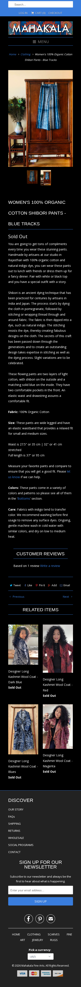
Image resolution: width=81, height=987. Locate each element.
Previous (18, 597)
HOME (16, 934)
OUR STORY (15, 809)
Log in (23, 13)
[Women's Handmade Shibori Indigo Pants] (40, 118)
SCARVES (54, 934)
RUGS (54, 940)
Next (66, 597)
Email (67, 585)
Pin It (42, 585)
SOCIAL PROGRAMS (20, 845)
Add (54, 585)
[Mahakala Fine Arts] (40, 28)
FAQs (11, 816)
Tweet (17, 585)
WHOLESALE (16, 838)
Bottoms (23, 498)
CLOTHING (34, 934)
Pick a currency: (40, 950)
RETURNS (14, 831)
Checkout (55, 13)
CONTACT (14, 852)
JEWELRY (37, 940)
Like (29, 585)
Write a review (50, 566)
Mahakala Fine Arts (32, 965)
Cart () (40, 13)
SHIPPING (14, 824)
